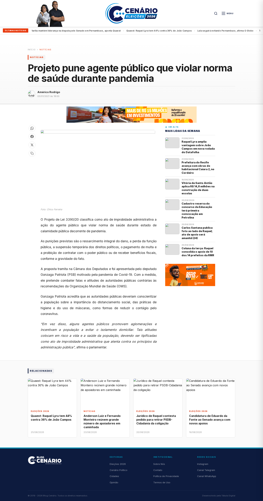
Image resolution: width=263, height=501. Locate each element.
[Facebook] (32, 136)
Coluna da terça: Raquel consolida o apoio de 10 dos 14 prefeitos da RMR (198, 252)
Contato (157, 470)
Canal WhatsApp (206, 476)
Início (32, 49)
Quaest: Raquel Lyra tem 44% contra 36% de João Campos (151, 30)
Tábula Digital (228, 495)
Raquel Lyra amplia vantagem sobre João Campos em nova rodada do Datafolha (198, 147)
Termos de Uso (161, 482)
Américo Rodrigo (48, 92)
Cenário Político (118, 470)
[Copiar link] (32, 153)
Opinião (114, 482)
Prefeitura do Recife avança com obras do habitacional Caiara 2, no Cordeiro (198, 167)
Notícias (46, 49)
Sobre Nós (159, 464)
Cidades (114, 476)
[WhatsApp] (32, 128)
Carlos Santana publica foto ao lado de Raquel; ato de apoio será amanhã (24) (197, 233)
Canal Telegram (206, 470)
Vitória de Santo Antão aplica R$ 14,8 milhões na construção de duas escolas (198, 188)
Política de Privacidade (166, 476)
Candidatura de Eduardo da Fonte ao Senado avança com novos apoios (209, 419)
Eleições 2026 (118, 464)
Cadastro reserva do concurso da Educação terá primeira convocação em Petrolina (197, 210)
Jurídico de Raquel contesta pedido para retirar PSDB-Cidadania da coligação (156, 419)
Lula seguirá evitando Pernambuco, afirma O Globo (218, 30)
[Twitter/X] (32, 145)
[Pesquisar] (215, 13)
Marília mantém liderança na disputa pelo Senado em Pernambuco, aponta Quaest (68, 30)
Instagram (202, 464)
